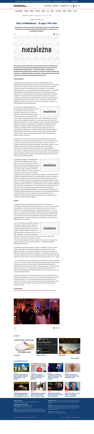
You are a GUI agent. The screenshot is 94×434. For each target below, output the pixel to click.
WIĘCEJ (75, 11)
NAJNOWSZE (19, 11)
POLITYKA (58, 11)
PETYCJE (37, 11)
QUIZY (52, 11)
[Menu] (79, 6)
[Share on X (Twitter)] (56, 34)
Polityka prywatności (76, 417)
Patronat (63, 417)
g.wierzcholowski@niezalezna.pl (32, 402)
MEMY (43, 11)
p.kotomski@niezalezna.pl (26, 406)
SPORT (64, 11)
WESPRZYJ (49, 5)
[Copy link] (59, 34)
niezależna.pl (25, 15)
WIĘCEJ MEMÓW (75, 358)
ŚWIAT (32, 11)
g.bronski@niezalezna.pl (27, 405)
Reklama (68, 417)
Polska (31, 15)
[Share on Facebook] (54, 34)
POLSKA (26, 11)
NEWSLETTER (65, 5)
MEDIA (70, 11)
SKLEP (56, 5)
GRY (48, 11)
